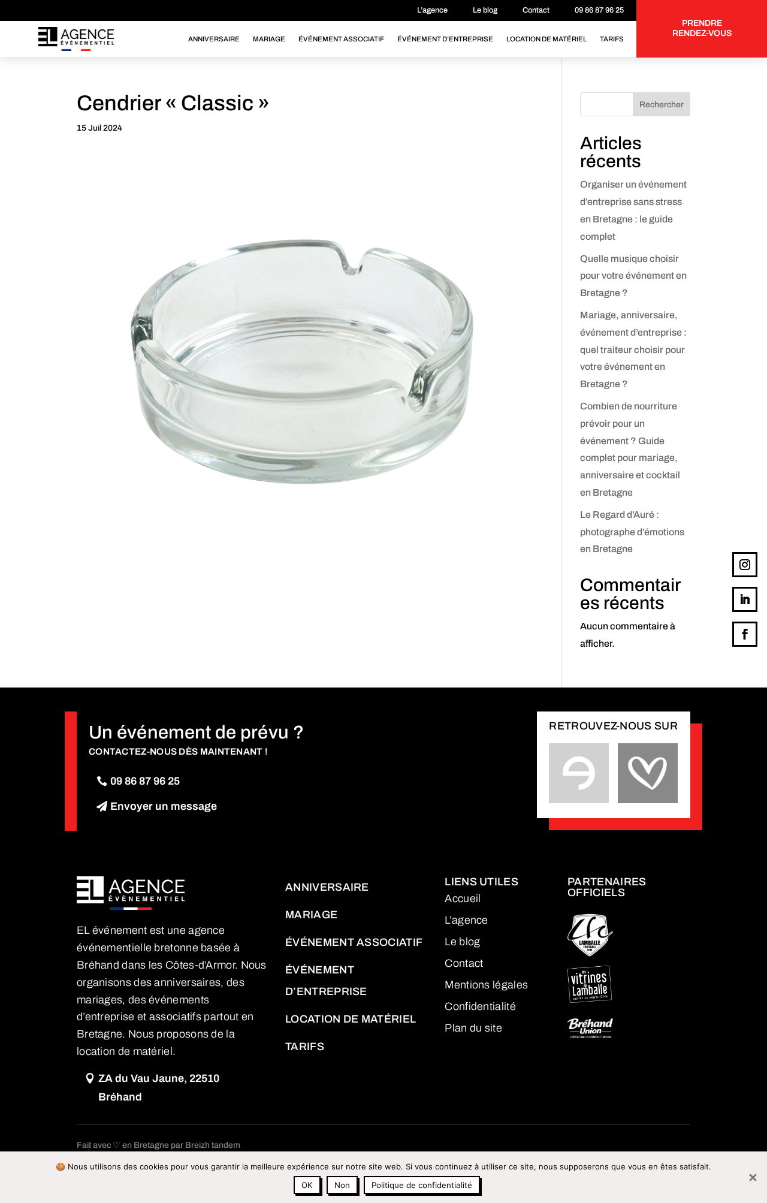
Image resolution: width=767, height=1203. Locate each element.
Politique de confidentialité (422, 1185)
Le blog (485, 10)
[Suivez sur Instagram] (744, 564)
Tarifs (612, 39)
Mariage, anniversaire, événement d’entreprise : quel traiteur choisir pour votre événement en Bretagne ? (633, 349)
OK (307, 1185)
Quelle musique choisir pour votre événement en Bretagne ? (633, 276)
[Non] (752, 1177)
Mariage (269, 39)
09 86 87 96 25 (599, 10)
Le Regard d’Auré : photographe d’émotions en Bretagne (632, 531)
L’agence (432, 10)
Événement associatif (341, 39)
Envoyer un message (163, 806)
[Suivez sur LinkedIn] (744, 599)
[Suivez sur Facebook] (744, 634)
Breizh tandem (212, 1145)
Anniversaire (214, 39)
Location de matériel (546, 39)
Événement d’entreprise (445, 39)
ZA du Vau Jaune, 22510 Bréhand (158, 1087)
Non (342, 1185)
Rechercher (661, 104)
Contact (536, 10)
